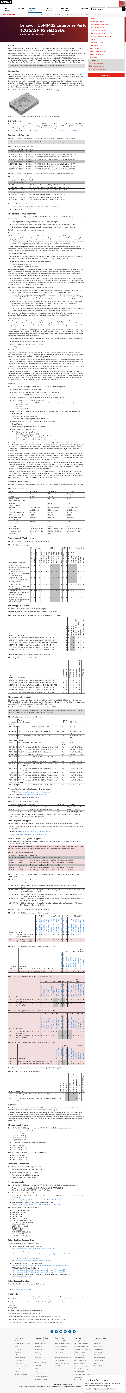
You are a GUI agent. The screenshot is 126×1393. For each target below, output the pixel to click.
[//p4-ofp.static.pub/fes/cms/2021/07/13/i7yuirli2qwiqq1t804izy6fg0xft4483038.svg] (51, 1331)
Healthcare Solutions (60, 1349)
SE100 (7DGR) (73, 963)
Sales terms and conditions (74, 1386)
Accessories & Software (41, 1360)
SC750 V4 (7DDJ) (78, 962)
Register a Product (99, 1355)
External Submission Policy (59, 1386)
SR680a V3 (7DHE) (83, 992)
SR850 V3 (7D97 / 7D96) (73, 926)
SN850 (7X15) (83, 1055)
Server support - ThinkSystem (99, 25)
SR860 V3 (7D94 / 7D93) (76, 926)
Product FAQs (38, 1365)
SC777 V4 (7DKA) (81, 962)
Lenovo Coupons (39, 1374)
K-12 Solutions (59, 1352)
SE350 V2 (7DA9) (44, 992)
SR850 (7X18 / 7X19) (68, 1023)
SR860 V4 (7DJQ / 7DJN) (83, 926)
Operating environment (97, 45)
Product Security (19, 1360)
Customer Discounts (80, 1360)
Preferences (111, 1389)
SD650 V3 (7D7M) (44, 1024)
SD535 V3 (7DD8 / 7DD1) (46, 926)
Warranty (92, 39)
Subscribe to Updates (97, 66)
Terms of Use (46, 1386)
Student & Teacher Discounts (63, 1357)
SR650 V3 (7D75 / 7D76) (54, 926)
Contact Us (97, 1341)
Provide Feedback (99, 1366)
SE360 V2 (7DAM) (46, 992)
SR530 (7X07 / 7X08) (59, 1053)
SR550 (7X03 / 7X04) (61, 1053)
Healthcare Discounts (61, 1360)
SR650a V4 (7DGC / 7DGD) (61, 925)
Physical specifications (96, 42)
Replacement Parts (99, 1357)
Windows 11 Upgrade (41, 1379)
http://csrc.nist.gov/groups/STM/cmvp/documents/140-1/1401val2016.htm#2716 (37, 1200)
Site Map (39, 1386)
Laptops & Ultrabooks (41, 1341)
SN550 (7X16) (81, 1055)
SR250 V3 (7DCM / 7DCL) (71, 926)
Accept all (88, 1389)
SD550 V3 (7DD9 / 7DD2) (78, 990)
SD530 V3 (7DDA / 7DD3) (76, 990)
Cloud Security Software (41, 1376)
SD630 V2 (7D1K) (51, 1024)
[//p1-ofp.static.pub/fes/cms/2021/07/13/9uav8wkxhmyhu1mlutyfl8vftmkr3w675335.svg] (60, 1331)
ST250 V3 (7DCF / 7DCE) (68, 926)
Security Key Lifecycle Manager (21, 1289)
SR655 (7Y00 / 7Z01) (68, 991)
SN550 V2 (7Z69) (59, 1024)
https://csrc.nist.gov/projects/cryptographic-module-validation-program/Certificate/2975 (39, 1270)
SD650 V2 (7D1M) (54, 1024)
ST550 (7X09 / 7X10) (56, 1053)
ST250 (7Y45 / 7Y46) (78, 1023)
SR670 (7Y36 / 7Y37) (73, 1053)
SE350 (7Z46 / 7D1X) (41, 991)
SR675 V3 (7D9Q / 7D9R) (61, 960)
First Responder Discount (62, 1363)
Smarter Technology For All (22, 1344)
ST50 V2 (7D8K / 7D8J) (51, 991)
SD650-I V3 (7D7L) (46, 1024)
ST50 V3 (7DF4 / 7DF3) (66, 926)
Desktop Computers (40, 1344)
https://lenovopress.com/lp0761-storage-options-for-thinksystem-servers (34, 1248)
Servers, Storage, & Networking (40, 1356)
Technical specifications (97, 22)
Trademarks (93, 57)
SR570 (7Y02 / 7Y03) (64, 1053)
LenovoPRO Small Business (82, 1349)
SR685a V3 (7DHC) (66, 962)
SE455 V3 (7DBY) (76, 962)
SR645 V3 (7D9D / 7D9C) (41, 926)
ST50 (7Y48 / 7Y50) (76, 1023)
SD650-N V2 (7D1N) (56, 1023)
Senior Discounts (59, 1366)
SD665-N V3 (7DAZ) (41, 1023)
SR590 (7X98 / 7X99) (66, 1053)
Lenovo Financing (79, 1355)
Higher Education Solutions (62, 1355)
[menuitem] (10, 10)
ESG (16, 1355)
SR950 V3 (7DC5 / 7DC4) (78, 926)
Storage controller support (98, 30)
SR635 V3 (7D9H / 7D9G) (37, 926)
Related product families (97, 54)
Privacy (21, 1386)
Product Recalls (19, 1363)
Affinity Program (79, 1371)
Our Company (19, 1341)
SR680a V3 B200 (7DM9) (63, 960)
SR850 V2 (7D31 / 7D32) (61, 1022)
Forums (96, 1363)
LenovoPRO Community (81, 1346)
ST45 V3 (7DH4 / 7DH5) (64, 926)
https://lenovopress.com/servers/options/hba (32, 795)
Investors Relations (20, 1349)
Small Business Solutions (61, 1341)
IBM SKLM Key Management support (101, 36)
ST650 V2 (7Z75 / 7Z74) (59, 990)
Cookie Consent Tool (30, 1386)
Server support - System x (98, 28)
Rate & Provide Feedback (98, 69)
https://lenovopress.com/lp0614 (68, 131)
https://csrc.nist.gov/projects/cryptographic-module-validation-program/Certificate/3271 (39, 1272)
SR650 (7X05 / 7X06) (71, 1053)
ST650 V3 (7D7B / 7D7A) (49, 926)
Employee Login (98, 9)
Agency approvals (95, 48)
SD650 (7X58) (78, 1055)
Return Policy (98, 1346)
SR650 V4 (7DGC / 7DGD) (59, 926)
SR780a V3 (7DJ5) (68, 962)
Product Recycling (20, 1357)
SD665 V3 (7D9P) (83, 962)
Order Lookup (98, 1352)
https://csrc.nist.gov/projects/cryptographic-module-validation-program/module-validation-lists (40, 1265)
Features (92, 19)
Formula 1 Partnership (21, 1374)
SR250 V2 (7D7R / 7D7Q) (56, 990)
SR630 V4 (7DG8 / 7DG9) (56, 926)
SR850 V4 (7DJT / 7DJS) (81, 926)
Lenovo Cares (18, 1369)
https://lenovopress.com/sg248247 (22, 1276)
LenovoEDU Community (81, 1344)
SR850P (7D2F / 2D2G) (71, 1023)
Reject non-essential (100, 1389)
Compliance (18, 1352)
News (16, 1346)
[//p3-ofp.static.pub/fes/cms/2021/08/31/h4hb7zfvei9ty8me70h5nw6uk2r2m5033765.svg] (74, 1331)
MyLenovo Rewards (80, 1352)
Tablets (37, 1352)
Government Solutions (61, 1346)
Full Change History (97, 63)
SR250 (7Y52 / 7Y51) (83, 1023)
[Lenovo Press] (122, 3)
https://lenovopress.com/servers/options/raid (36, 792)
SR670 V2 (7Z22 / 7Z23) (81, 990)
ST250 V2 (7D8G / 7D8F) (54, 990)
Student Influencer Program (82, 1369)
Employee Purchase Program (82, 1374)
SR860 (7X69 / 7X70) (73, 1023)
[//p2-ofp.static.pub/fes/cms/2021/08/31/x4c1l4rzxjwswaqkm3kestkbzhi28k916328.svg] (65, 1331)
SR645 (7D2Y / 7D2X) (71, 991)
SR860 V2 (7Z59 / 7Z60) (64, 1022)
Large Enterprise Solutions (62, 1344)
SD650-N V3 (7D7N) (49, 1023)
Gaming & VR (38, 1349)
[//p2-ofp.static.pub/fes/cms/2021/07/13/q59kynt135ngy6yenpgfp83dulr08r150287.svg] (56, 1331)
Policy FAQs (97, 1344)
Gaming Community (80, 1341)
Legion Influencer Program (81, 1366)
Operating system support (98, 33)
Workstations (38, 1346)
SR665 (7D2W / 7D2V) (73, 991)
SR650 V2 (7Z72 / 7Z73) (64, 990)
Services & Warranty (40, 1362)
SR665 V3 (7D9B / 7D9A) (44, 926)
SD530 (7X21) (76, 1055)
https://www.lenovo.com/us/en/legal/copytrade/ (60, 1299)
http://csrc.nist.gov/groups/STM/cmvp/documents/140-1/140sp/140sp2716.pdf (36, 1204)
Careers (17, 1371)
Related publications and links (99, 51)
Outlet (36, 1368)
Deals (36, 1371)
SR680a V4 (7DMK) (71, 961)
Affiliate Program (79, 1363)
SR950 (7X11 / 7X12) (66, 1023)
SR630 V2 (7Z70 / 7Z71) (61, 990)
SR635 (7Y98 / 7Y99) (66, 991)
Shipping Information (100, 1349)
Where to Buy (78, 1380)
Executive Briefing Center (22, 1366)
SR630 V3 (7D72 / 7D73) (51, 926)
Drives (14, 1287)
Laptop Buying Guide (80, 1377)
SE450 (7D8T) (49, 993)
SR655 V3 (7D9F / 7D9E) (39, 926)
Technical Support (99, 1360)
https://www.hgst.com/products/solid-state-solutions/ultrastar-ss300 (33, 1261)
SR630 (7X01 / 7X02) (68, 1053)
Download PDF (106, 75)
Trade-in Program (79, 1357)
